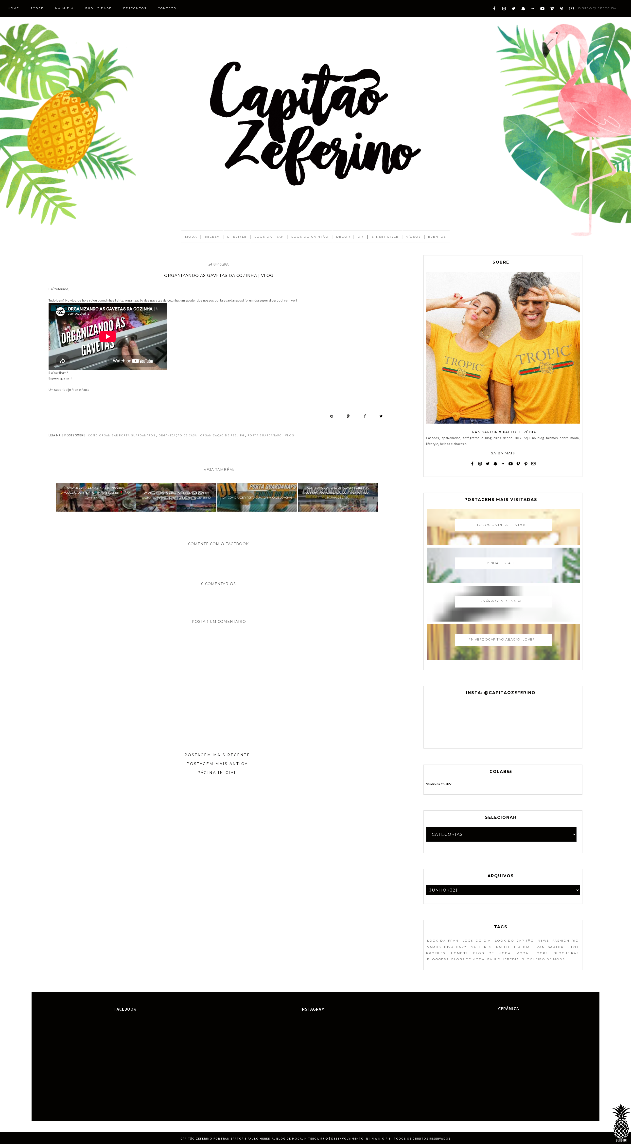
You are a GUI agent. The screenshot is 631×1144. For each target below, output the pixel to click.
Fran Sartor (549, 947)
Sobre (37, 8)
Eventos (437, 236)
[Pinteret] (561, 9)
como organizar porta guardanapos (121, 435)
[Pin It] (331, 416)
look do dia (476, 940)
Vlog (289, 435)
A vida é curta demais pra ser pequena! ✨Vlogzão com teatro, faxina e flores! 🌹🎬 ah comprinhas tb (96, 492)
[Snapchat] (523, 9)
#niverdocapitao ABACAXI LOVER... (503, 639)
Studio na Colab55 (439, 784)
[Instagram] (504, 9)
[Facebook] (494, 9)
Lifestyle (237, 236)
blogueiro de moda (543, 959)
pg (242, 435)
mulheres (481, 947)
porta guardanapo (265, 435)
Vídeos (413, 236)
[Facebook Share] (365, 416)
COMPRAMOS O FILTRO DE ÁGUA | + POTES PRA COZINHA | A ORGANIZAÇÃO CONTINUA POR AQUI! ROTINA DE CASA (338, 492)
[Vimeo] (552, 9)
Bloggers (438, 959)
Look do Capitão (310, 236)
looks (541, 953)
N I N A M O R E (378, 1138)
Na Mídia (64, 8)
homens (459, 953)
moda (522, 953)
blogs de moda (468, 959)
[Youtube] (542, 9)
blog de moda (491, 953)
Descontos (135, 8)
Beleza (212, 236)
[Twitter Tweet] (381, 416)
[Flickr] (532, 9)
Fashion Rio (565, 940)
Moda (191, 236)
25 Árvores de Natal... (503, 601)
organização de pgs (218, 435)
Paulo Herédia (503, 959)
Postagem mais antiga (217, 764)
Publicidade (98, 8)
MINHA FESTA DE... (503, 563)
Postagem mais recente (217, 755)
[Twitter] (513, 9)
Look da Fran (269, 236)
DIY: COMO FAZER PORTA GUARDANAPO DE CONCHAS (257, 497)
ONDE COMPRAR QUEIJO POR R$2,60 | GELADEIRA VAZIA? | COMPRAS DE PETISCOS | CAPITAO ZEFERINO (176, 495)
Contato (167, 8)
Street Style (385, 236)
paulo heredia (513, 947)
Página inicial (217, 772)
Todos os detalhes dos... (503, 525)
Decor (343, 236)
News (543, 940)
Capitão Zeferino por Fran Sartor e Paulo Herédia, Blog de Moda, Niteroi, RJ (252, 1138)
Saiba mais (503, 453)
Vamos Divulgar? (446, 947)
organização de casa (177, 435)
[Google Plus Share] (348, 416)
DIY (361, 236)
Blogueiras (566, 953)
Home (13, 8)
